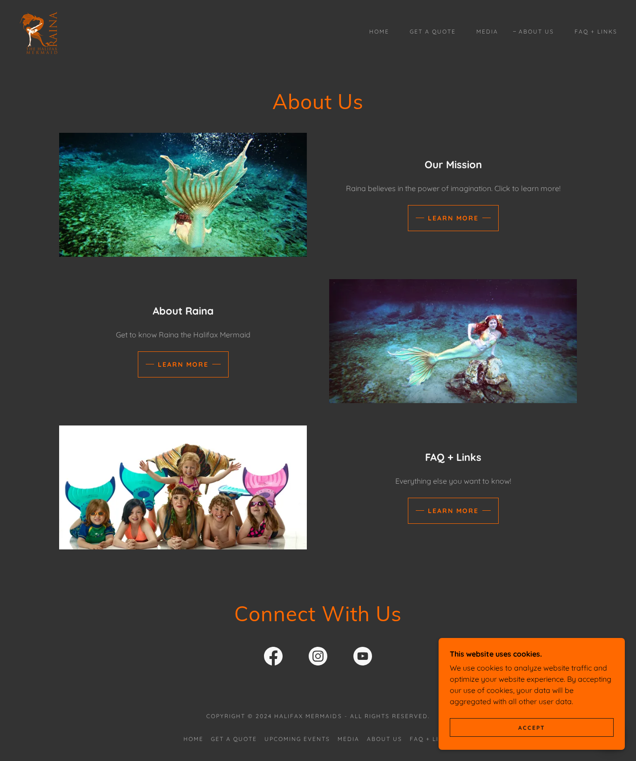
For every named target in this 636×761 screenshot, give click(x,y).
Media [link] (487, 31)
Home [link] (379, 31)
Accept (531, 727)
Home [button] (193, 738)
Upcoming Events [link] (297, 738)
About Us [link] (536, 31)
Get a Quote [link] (433, 31)
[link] (39, 30)
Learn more (453, 218)
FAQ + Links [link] (596, 31)
